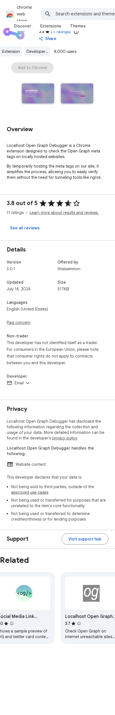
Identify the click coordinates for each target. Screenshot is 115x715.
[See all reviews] (25, 228)
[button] (38, 94)
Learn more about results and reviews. (64, 212)
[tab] (22, 26)
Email (19, 382)
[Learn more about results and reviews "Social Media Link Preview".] (11, 623)
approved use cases (29, 492)
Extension (11, 51)
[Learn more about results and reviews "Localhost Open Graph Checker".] (79, 623)
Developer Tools (39, 51)
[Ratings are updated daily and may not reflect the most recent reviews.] (76, 31)
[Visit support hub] (84, 539)
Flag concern (18, 322)
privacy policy (64, 438)
